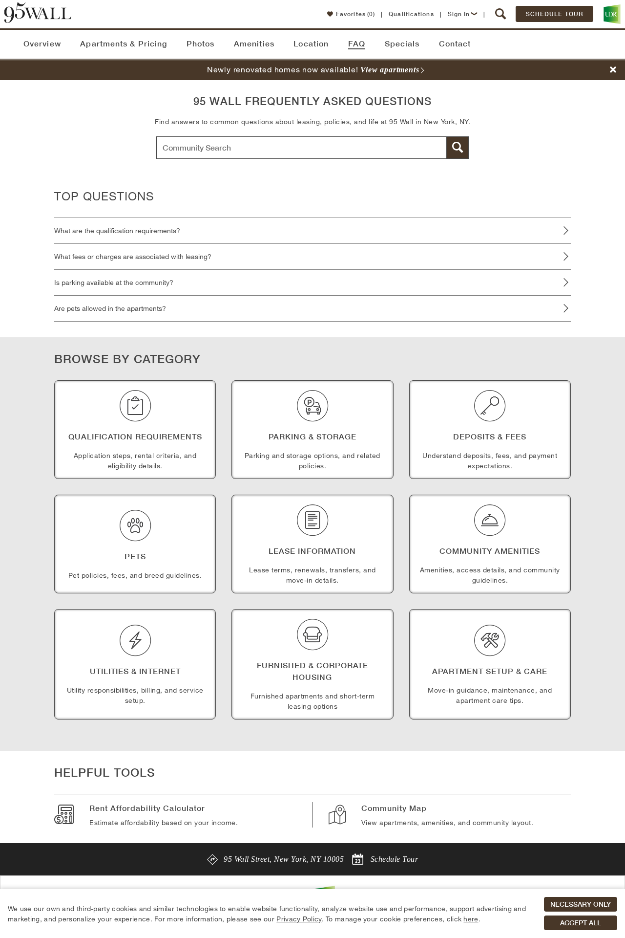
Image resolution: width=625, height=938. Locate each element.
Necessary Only (580, 904)
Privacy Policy (298, 919)
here (470, 919)
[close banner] (613, 69)
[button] (501, 14)
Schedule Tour (554, 14)
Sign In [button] (459, 14)
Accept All (580, 922)
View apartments (389, 69)
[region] (312, 913)
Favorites (355, 14)
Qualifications (411, 14)
